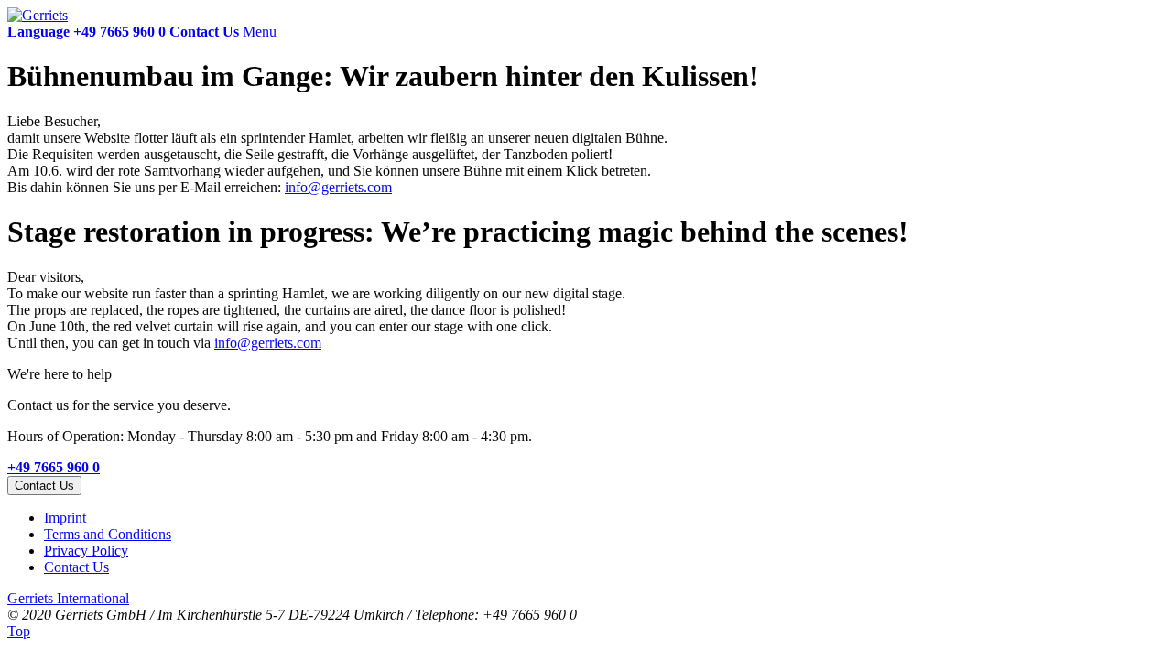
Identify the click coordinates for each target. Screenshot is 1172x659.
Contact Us (76, 567)
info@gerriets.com (338, 187)
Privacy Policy (86, 550)
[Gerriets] (37, 15)
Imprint (65, 517)
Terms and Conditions (107, 534)
